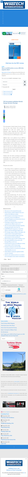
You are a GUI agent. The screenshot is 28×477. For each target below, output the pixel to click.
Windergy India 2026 (6, 431)
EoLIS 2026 (3, 443)
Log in (14, 89)
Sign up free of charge (6, 72)
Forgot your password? (8, 91)
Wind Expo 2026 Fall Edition (7, 417)
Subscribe (3, 295)
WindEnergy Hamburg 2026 (7, 423)
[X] (14, 117)
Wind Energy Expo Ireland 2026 (8, 439)
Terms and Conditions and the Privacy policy (17, 293)
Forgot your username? (8, 93)
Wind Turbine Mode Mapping (7, 323)
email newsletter (17, 381)
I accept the (14, 293)
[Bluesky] (14, 112)
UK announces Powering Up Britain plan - (13, 211)
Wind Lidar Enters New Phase (8, 325)
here (24, 472)
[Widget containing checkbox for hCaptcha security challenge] (11, 290)
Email (2, 278)
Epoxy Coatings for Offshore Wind (9, 329)
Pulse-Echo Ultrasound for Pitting (9, 327)
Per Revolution (4, 332)
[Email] (14, 114)
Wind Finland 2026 (5, 427)
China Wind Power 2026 (6, 435)
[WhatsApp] (14, 118)
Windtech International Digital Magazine (16, 286)
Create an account (7, 94)
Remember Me (6, 87)
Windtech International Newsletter (9, 285)
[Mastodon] (14, 120)
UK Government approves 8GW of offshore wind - (15, 238)
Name (2, 274)
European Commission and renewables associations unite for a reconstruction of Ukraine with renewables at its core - (15, 248)
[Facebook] (14, 110)
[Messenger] (14, 121)
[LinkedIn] (14, 115)
